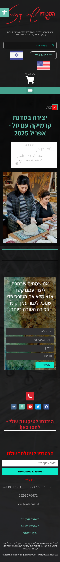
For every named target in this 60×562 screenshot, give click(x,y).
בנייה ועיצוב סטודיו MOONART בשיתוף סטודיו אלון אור (30, 554)
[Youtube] (30, 406)
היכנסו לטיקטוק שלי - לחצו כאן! (30, 424)
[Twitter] (38, 406)
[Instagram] (22, 406)
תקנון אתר (30, 533)
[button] (4, 12)
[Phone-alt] (30, 396)
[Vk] (13, 406)
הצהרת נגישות (30, 526)
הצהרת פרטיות (30, 519)
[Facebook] (46, 406)
